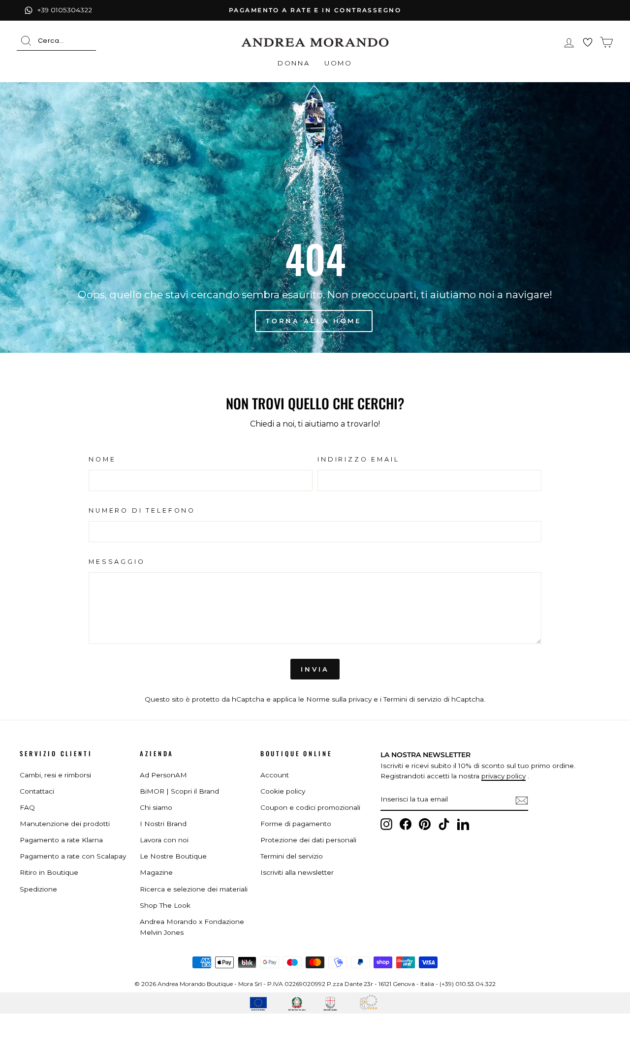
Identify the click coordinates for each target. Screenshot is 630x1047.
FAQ (27, 807)
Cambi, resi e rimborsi (55, 775)
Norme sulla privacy (339, 699)
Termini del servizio (291, 856)
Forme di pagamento (295, 824)
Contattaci (37, 791)
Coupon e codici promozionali (310, 807)
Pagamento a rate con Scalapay (73, 856)
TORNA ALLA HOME (314, 321)
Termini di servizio (412, 699)
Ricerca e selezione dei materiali (194, 889)
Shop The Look (165, 905)
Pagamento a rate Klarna (61, 840)
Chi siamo (156, 807)
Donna (294, 63)
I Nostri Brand (163, 824)
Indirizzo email (358, 459)
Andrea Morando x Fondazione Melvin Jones (192, 927)
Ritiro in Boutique (49, 872)
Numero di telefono (142, 510)
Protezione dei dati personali (308, 840)
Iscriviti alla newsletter (297, 872)
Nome (102, 459)
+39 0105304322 (64, 10)
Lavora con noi (164, 840)
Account (274, 775)
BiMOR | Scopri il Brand (179, 791)
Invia (315, 669)
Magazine (156, 872)
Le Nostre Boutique (173, 856)
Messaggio (117, 561)
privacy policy (503, 776)
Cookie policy (282, 791)
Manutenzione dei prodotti (65, 824)
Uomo (338, 63)
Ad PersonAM (163, 775)
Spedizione (38, 889)
